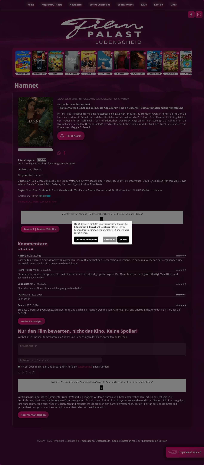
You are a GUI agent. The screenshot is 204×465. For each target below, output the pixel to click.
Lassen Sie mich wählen (86, 239)
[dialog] (102, 232)
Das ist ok (123, 239)
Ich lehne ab (109, 239)
